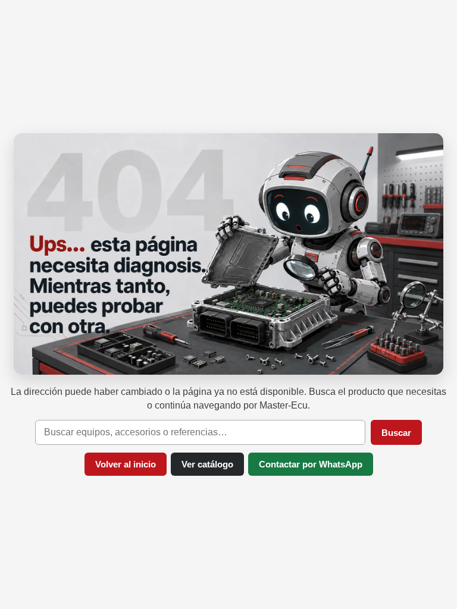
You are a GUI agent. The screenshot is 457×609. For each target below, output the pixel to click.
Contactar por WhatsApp (310, 464)
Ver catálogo (207, 464)
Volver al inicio (125, 464)
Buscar (396, 433)
